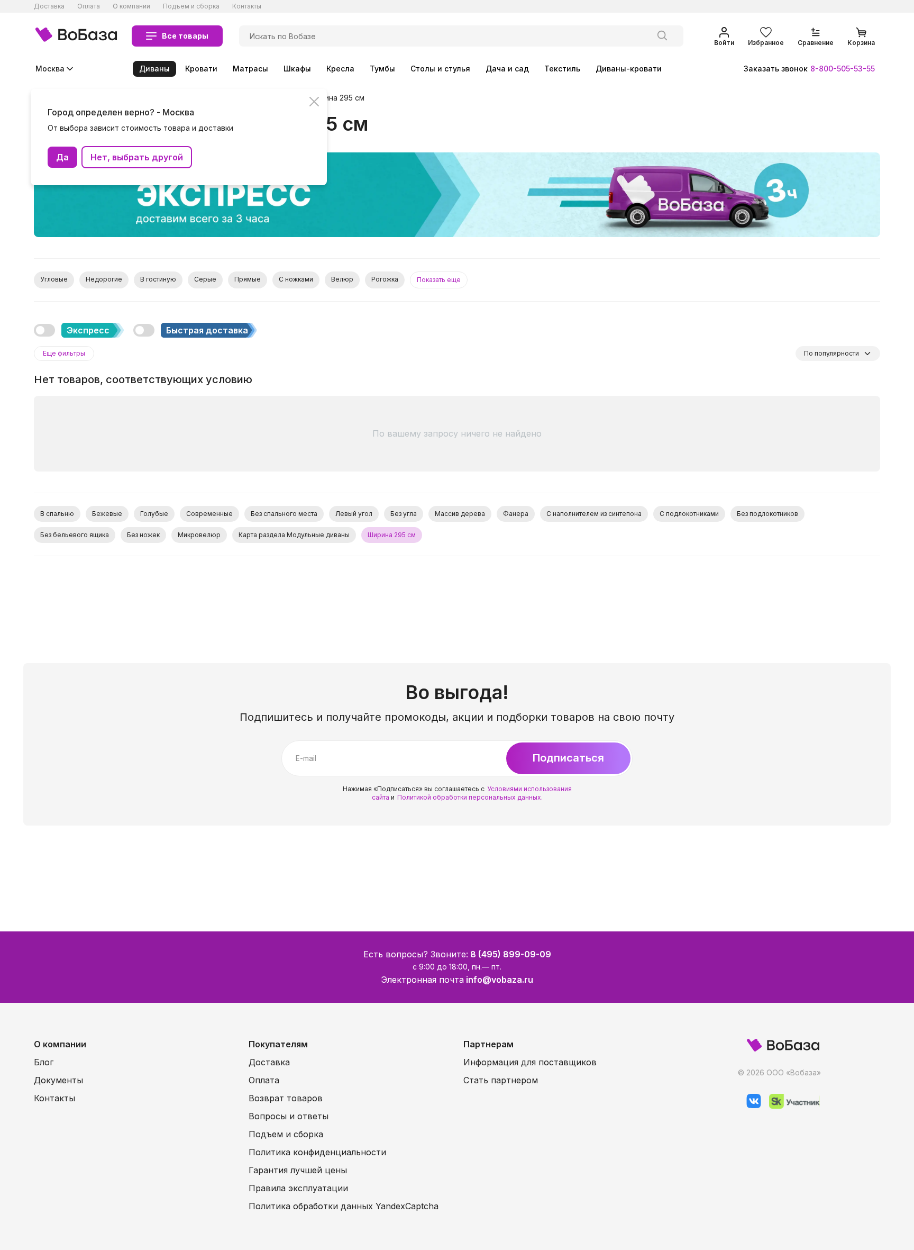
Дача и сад (507, 68)
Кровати (201, 68)
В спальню (57, 514)
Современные (209, 514)
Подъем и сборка (191, 6)
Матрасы (250, 68)
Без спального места (284, 514)
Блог (43, 1062)
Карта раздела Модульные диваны (294, 535)
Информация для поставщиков (530, 1062)
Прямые (247, 279)
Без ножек (143, 535)
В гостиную (158, 279)
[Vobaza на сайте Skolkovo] (790, 1105)
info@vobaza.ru (499, 979)
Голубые (154, 514)
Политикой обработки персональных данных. (470, 797)
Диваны (154, 68)
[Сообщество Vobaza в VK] (749, 1105)
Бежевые (107, 514)
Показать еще (439, 280)
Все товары (185, 35)
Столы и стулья (440, 68)
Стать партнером (500, 1080)
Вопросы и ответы (288, 1116)
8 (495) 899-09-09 (510, 954)
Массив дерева (460, 514)
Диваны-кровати (629, 68)
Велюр (342, 279)
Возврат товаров (286, 1098)
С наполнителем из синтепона (594, 514)
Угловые (54, 279)
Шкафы (297, 68)
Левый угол (353, 514)
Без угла (403, 514)
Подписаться (568, 757)
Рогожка (384, 279)
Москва (50, 68)
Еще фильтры (64, 353)
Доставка (49, 6)
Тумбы (382, 68)
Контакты (246, 6)
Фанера (515, 514)
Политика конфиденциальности (317, 1152)
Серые (205, 279)
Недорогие (104, 279)
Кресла (340, 68)
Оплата (88, 6)
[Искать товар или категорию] (662, 36)
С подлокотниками (689, 514)
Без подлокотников (767, 514)
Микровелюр (199, 535)
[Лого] (76, 36)
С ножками (296, 279)
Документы (58, 1080)
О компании (131, 6)
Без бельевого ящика (74, 535)
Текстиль (562, 68)
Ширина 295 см (336, 98)
